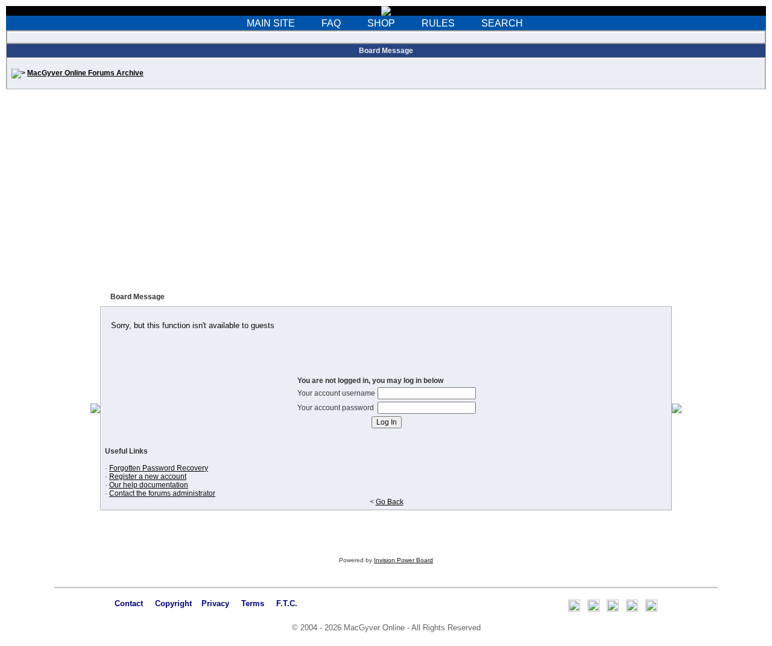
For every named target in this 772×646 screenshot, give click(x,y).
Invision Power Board (403, 560)
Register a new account (147, 476)
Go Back (389, 502)
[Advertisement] (386, 194)
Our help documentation (148, 485)
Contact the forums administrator (162, 493)
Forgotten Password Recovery (158, 468)
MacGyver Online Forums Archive (85, 73)
